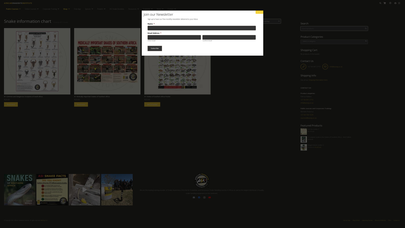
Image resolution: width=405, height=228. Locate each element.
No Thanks (259, 12)
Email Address (154, 33)
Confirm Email (207, 41)
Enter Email (151, 41)
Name (151, 24)
